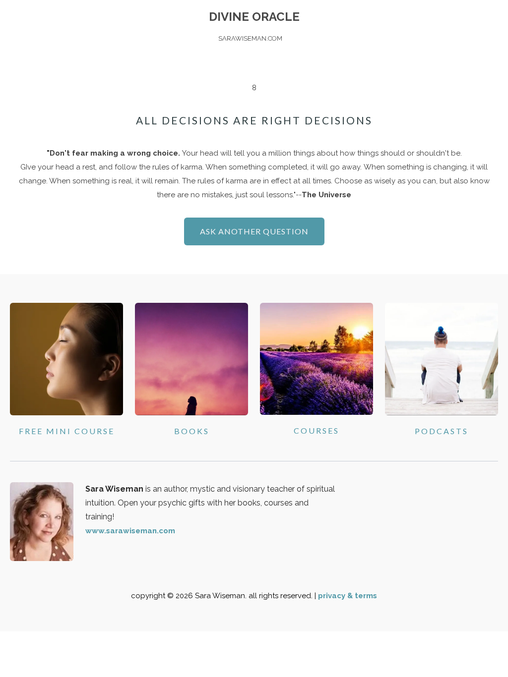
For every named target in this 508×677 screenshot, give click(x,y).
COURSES (316, 430)
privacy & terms (347, 595)
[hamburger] (32, 16)
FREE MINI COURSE (67, 431)
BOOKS (191, 431)
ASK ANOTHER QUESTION (254, 231)
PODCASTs (441, 431)
